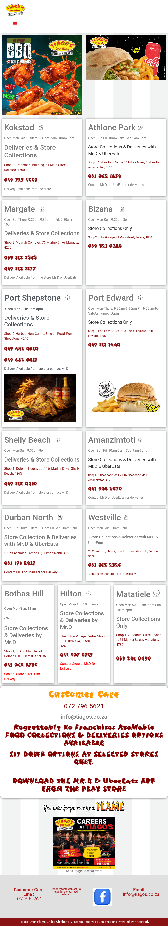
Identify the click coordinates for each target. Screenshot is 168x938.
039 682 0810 (21, 348)
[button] (15, 23)
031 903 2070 (105, 488)
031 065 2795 (21, 665)
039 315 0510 (20, 483)
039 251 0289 (105, 246)
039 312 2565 (20, 257)
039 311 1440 (104, 344)
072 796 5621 (84, 706)
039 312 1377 (20, 268)
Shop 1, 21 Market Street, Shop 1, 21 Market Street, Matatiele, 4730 (138, 640)
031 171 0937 (20, 563)
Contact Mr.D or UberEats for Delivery (31, 572)
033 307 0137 (76, 655)
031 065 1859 (104, 176)
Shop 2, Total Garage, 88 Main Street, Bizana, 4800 (120, 237)
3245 (63, 646)
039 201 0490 (134, 658)
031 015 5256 (104, 565)
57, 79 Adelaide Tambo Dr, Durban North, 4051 (37, 553)
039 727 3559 (20, 180)
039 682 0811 (20, 359)
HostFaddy (141, 922)
